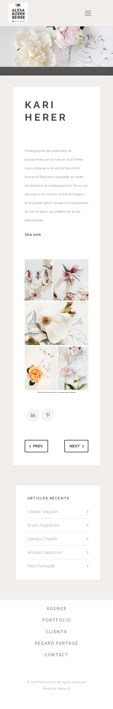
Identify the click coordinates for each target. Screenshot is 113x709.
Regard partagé (56, 643)
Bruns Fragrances (43, 525)
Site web (33, 235)
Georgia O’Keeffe (42, 539)
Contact (56, 655)
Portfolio (56, 620)
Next (75, 446)
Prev (38, 446)
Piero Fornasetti (41, 566)
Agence (57, 608)
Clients (56, 631)
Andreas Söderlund (45, 552)
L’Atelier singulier (43, 511)
